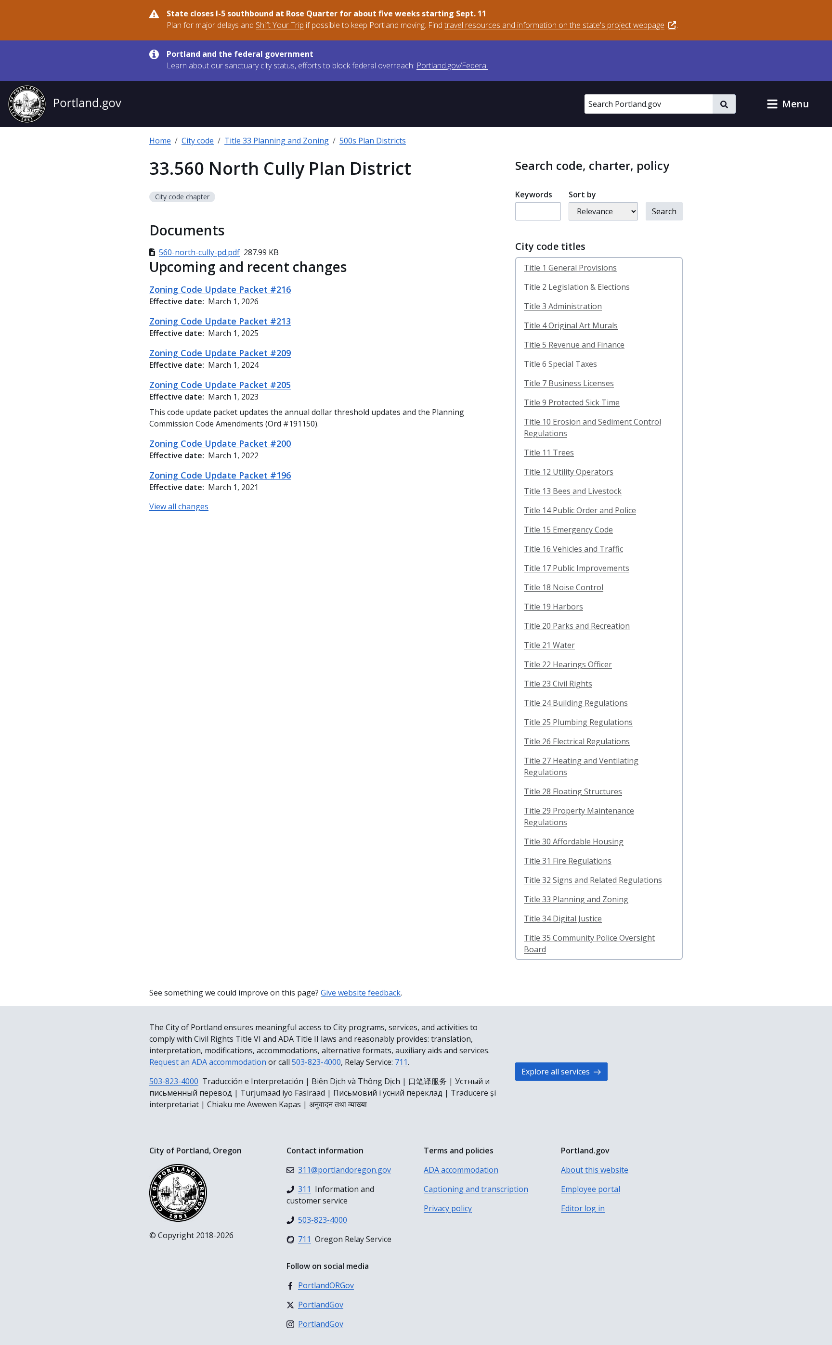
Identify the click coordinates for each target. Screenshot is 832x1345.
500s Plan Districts (372, 140)
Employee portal (590, 1189)
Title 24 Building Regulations (576, 703)
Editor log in (583, 1208)
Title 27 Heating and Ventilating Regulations (581, 766)
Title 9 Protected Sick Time (572, 402)
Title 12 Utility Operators (568, 471)
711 (401, 1062)
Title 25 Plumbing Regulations (578, 722)
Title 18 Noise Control (563, 587)
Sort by (582, 194)
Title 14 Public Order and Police (580, 510)
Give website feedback (361, 992)
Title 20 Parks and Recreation (577, 626)
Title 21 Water (549, 645)
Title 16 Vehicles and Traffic (573, 548)
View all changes (178, 506)
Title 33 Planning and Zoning (276, 140)
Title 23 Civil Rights (558, 683)
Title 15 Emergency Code (568, 529)
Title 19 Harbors (553, 606)
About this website (594, 1169)
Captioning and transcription (476, 1189)
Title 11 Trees (549, 452)
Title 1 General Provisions (570, 267)
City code (198, 140)
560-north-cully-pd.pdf (199, 252)
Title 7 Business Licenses (569, 383)
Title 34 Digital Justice (563, 918)
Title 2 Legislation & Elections (577, 287)
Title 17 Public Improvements (576, 568)
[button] (787, 104)
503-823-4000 (316, 1062)
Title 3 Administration (563, 306)
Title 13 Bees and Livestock (573, 491)
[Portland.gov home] (64, 104)
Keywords (533, 194)
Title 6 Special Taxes (560, 364)
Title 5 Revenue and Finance (574, 344)
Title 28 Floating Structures (573, 791)
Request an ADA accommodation (207, 1062)
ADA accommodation (461, 1169)
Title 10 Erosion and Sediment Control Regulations (592, 427)
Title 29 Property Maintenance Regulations (579, 816)
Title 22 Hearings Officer (568, 664)
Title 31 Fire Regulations (567, 860)
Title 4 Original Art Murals (571, 325)
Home (160, 140)
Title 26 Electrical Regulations (577, 741)
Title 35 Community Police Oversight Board (589, 943)
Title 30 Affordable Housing (574, 841)
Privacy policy (448, 1208)
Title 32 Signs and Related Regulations (593, 880)
